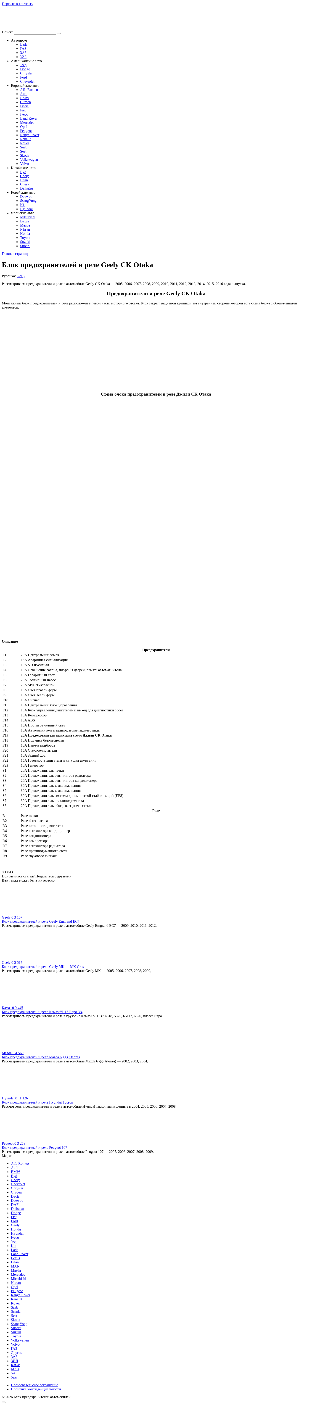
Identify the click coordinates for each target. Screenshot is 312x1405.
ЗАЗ (23, 53)
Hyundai (26, 209)
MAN (15, 1266)
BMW (24, 98)
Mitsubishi (27, 217)
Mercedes (27, 122)
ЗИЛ (14, 1361)
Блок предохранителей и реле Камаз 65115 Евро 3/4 (42, 1012)
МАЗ (15, 1369)
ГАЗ (23, 48)
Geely (24, 176)
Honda (25, 233)
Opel (23, 127)
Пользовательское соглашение (34, 1385)
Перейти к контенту (17, 4)
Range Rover (29, 135)
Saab (23, 147)
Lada (23, 44)
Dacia (24, 106)
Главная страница (15, 254)
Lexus (24, 221)
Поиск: (8, 32)
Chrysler (26, 73)
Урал (15, 1377)
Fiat (23, 110)
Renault (25, 139)
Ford (23, 77)
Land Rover (28, 118)
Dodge (25, 69)
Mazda (25, 225)
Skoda (24, 155)
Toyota (25, 238)
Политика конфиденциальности (36, 1389)
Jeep (23, 65)
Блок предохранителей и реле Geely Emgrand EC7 (40, 921)
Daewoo (26, 196)
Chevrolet (27, 81)
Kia (22, 205)
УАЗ (23, 57)
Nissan (25, 229)
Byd (23, 172)
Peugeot (26, 131)
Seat (23, 151)
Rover (24, 143)
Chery (24, 184)
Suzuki (25, 242)
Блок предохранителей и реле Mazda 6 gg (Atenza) (41, 1057)
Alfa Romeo (29, 90)
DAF (15, 1205)
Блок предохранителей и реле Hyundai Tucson (37, 1102)
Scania (16, 1311)
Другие (16, 1353)
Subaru (25, 246)
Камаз (15, 1365)
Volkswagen (29, 159)
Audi (23, 94)
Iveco (24, 114)
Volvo (24, 164)
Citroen (25, 102)
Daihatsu (26, 188)
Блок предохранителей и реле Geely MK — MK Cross (43, 967)
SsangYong (28, 201)
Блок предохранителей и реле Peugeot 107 (34, 1147)
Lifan (24, 180)
